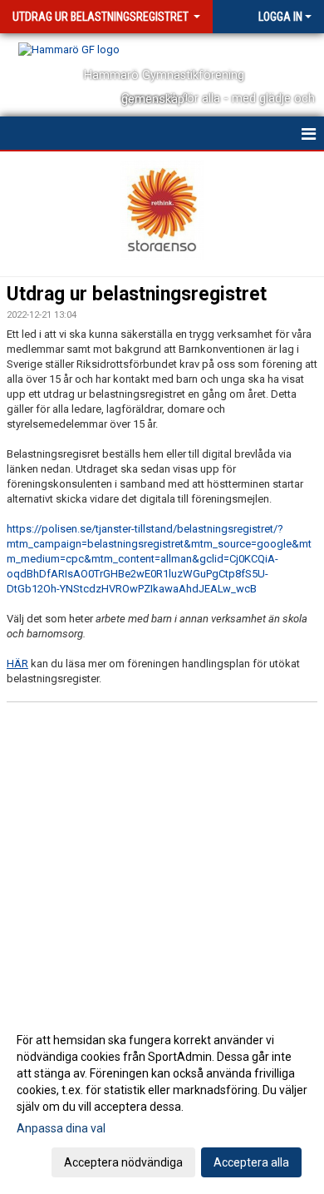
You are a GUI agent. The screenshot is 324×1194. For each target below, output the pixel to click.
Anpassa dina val (61, 1128)
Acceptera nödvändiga (123, 1162)
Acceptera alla (251, 1162)
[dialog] (162, 1100)
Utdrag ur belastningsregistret (137, 294)
